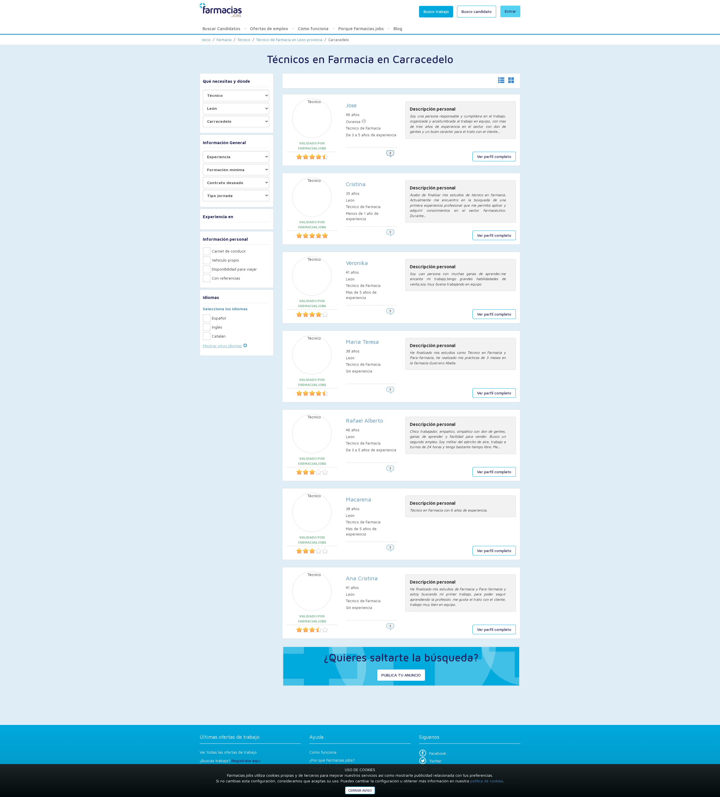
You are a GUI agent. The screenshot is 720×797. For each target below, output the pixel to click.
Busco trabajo (436, 11)
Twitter (435, 760)
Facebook (437, 753)
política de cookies (486, 780)
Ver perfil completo (494, 156)
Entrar (510, 11)
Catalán (219, 336)
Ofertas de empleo (269, 28)
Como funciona (322, 752)
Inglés (217, 327)
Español (219, 318)
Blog (397, 28)
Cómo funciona (313, 28)
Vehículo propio (225, 260)
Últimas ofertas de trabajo (230, 737)
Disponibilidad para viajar (234, 269)
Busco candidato (477, 11)
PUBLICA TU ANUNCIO (401, 675)
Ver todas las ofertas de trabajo (228, 752)
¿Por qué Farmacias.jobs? (332, 760)
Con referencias (226, 278)
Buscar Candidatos (221, 28)
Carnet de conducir (229, 251)
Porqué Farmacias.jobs (361, 28)
